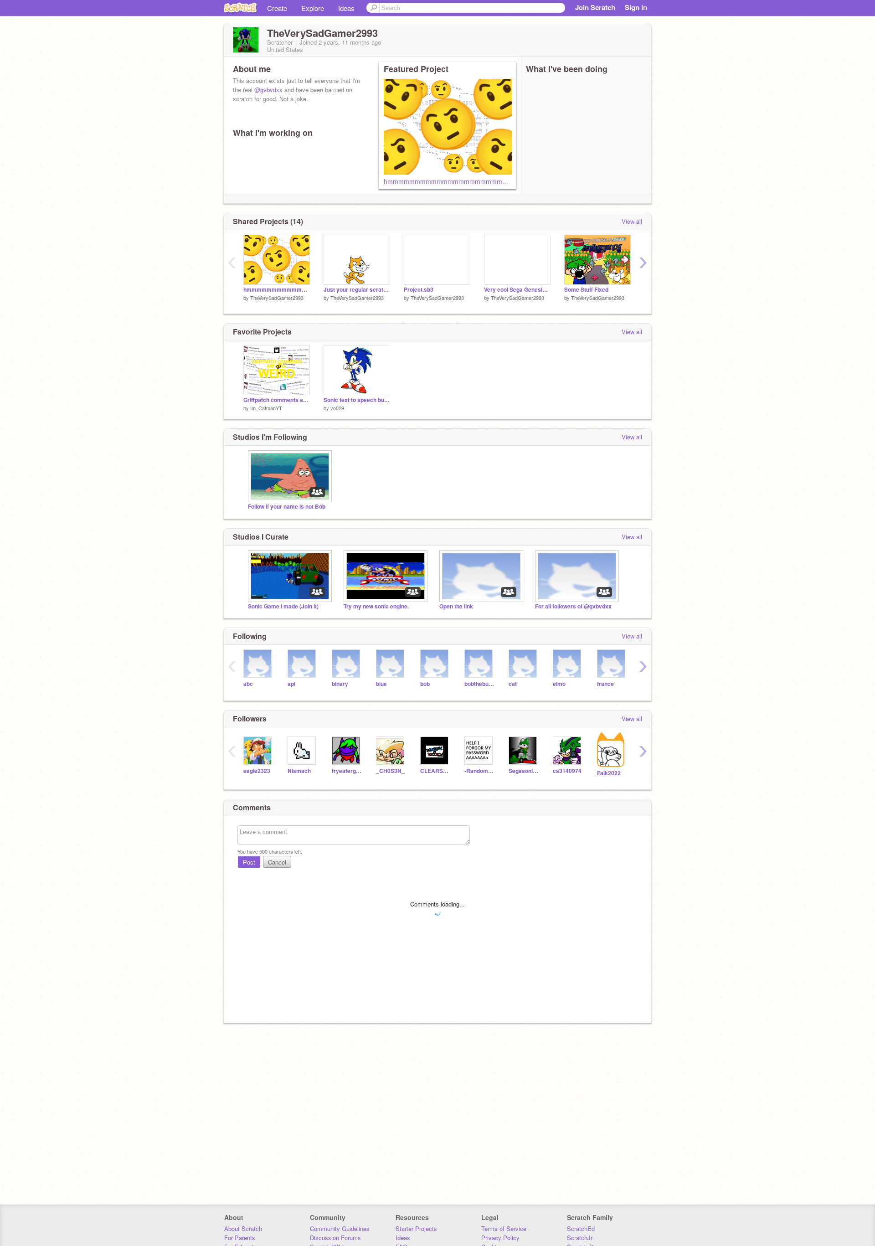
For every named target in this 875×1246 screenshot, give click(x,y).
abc (248, 684)
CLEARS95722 (435, 771)
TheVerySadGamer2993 (277, 297)
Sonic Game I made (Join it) (283, 606)
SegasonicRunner (524, 771)
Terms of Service (503, 1228)
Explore (312, 8)
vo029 (337, 408)
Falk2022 (609, 773)
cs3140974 (567, 771)
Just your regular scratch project (357, 289)
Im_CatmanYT (266, 408)
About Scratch (243, 1228)
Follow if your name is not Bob (286, 506)
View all (632, 221)
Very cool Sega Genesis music (517, 289)
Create (277, 8)
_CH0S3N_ (390, 771)
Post (249, 862)
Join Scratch (595, 7)
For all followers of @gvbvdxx (573, 606)
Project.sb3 (418, 289)
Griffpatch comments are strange (276, 400)
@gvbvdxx (268, 89)
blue (381, 684)
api (291, 684)
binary (340, 684)
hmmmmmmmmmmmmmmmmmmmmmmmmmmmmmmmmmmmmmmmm (495, 181)
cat (513, 684)
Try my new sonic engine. (376, 606)
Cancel (277, 862)
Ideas (346, 8)
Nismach (299, 771)
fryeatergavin (347, 771)
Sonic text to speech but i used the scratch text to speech (357, 400)
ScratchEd (581, 1228)
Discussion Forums (335, 1237)
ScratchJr (579, 1237)
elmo (559, 684)
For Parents (239, 1237)
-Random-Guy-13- (479, 771)
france (605, 684)
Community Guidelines (340, 1228)
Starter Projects (416, 1228)
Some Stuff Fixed (586, 289)
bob (425, 684)
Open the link (456, 606)
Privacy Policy (500, 1237)
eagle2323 (256, 771)
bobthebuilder (479, 684)
